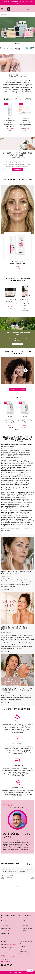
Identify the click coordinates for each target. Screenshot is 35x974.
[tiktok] (11, 965)
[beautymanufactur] (16, 9)
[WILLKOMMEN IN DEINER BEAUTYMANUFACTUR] (17, 63)
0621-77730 (13, 944)
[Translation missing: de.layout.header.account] (28, 9)
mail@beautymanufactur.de (7, 956)
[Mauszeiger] (26, 370)
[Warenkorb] (33, 9)
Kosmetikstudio (5, 936)
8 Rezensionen (8, 884)
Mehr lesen (5, 878)
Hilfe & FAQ (4, 920)
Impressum (22, 949)
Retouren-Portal (5, 933)
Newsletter (25, 925)
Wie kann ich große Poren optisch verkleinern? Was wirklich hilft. (17, 689)
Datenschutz (23, 946)
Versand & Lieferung (6, 923)
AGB (21, 943)
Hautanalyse (25, 918)
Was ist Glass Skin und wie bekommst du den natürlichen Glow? (14, 628)
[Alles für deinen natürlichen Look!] (17, 323)
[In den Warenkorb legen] (15, 114)
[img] (17, 14)
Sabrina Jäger (9, 882)
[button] (2, 878)
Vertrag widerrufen (5, 930)
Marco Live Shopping (6, 918)
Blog (24, 920)
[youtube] (8, 965)
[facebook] (2, 965)
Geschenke (25, 923)
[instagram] (5, 965)
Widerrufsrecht (23, 951)
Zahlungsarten (4, 925)
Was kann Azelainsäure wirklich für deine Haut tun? (16, 572)
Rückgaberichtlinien (5, 928)
